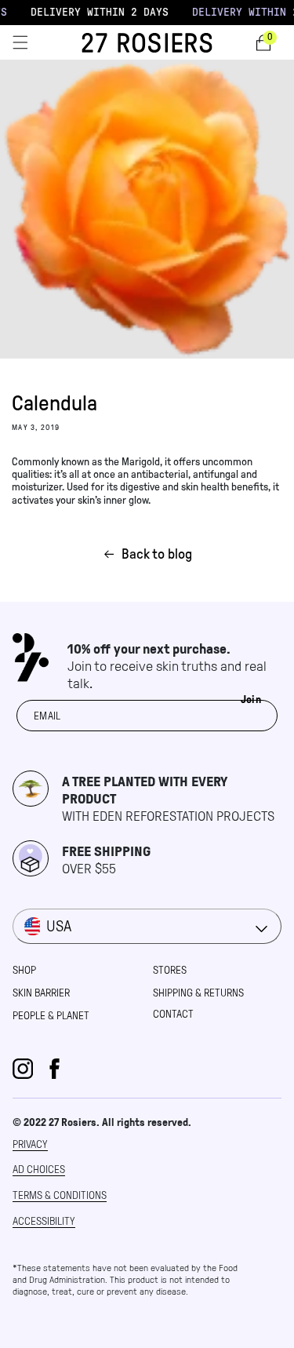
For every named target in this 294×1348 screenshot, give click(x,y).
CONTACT (173, 1014)
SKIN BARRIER (41, 993)
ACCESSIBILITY (44, 1221)
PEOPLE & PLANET (51, 1016)
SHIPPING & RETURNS (198, 993)
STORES (170, 970)
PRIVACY (30, 1144)
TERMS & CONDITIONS (60, 1195)
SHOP (24, 970)
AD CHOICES (39, 1169)
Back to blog (157, 554)
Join (251, 699)
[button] (20, 42)
